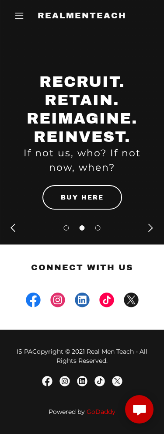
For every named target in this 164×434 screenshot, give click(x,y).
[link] (82, 16)
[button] (66, 228)
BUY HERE (82, 197)
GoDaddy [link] (101, 412)
